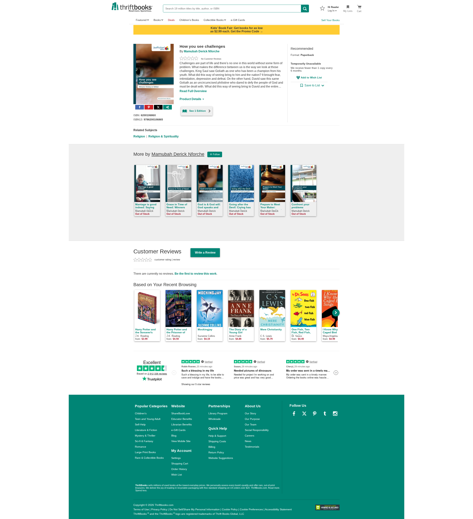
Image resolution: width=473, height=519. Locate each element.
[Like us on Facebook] (294, 413)
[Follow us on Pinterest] (314, 413)
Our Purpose (252, 418)
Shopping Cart (179, 463)
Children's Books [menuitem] (189, 19)
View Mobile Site (180, 441)
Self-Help (140, 424)
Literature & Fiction (146, 430)
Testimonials (252, 446)
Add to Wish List (311, 77)
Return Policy (216, 452)
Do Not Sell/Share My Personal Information (194, 509)
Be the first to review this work (196, 273)
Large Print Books (145, 452)
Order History (179, 469)
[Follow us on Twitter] (304, 413)
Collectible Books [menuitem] (214, 19)
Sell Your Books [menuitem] (330, 20)
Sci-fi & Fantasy (144, 441)
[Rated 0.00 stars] (189, 58)
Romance (140, 446)
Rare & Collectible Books (149, 457)
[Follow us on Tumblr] (324, 413)
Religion (139, 136)
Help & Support (217, 435)
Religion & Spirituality (163, 136)
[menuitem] (333, 8)
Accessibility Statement (278, 509)
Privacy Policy (159, 509)
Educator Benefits (181, 418)
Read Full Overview (193, 91)
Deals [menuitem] (171, 19)
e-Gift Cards (178, 430)
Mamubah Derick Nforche (202, 51)
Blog (173, 435)
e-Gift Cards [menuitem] (238, 19)
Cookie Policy (230, 509)
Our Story (250, 413)
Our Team (250, 424)
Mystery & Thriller (145, 435)
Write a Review (205, 252)
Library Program (217, 413)
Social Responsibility (257, 430)
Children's (141, 413)
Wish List (176, 474)
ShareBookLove (180, 413)
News (248, 441)
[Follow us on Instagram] (335, 413)
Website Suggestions (220, 457)
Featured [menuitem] (141, 19)
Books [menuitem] (157, 19)
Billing (211, 446)
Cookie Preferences (251, 509)
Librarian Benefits (181, 424)
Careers (249, 435)
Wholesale (214, 418)
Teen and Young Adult (147, 418)
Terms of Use (141, 509)
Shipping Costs (217, 441)
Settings (176, 457)
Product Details (190, 99)
